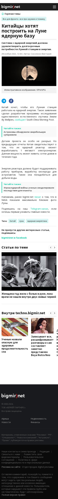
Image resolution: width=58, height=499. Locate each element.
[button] (51, 247)
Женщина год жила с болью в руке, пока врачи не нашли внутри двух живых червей (29, 295)
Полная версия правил (13, 494)
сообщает (20, 119)
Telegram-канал (39, 208)
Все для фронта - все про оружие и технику (24, 19)
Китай (13, 221)
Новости (6, 422)
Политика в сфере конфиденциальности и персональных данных (26, 461)
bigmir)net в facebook (14, 237)
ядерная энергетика (37, 221)
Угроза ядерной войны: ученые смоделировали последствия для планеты (29, 189)
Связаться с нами (11, 454)
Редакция (44, 451)
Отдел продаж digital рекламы (38, 466)
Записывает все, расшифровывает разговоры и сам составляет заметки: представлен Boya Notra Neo (42, 346)
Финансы (35, 422)
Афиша (5, 418)
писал (37, 196)
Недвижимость (39, 418)
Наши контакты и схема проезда (19, 451)
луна (21, 221)
